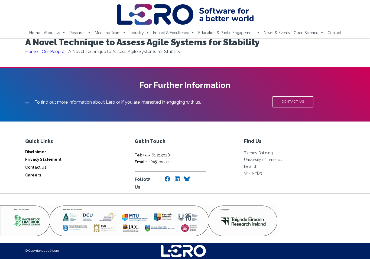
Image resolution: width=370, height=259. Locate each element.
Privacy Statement (43, 159)
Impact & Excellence (171, 33)
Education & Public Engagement (226, 33)
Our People (53, 51)
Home (34, 33)
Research (77, 33)
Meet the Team (108, 33)
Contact (334, 33)
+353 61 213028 (152, 155)
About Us (52, 33)
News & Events (277, 33)
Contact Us (35, 167)
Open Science (306, 33)
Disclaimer (35, 152)
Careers (33, 175)
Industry (137, 33)
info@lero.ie (151, 162)
